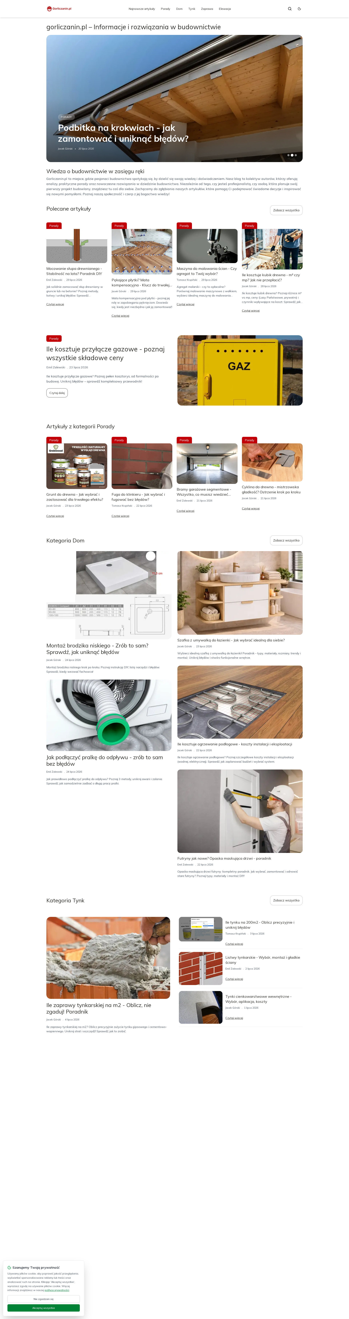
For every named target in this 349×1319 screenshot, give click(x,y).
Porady (165, 9)
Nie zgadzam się (44, 1299)
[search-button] (290, 9)
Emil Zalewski (66, 148)
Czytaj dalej (57, 393)
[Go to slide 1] (288, 155)
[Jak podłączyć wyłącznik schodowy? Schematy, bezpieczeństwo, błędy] (174, 98)
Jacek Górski (119, 291)
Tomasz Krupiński (187, 279)
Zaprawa (207, 9)
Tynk (191, 9)
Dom (179, 9)
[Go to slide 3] (295, 155)
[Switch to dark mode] (299, 8)
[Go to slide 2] (292, 155)
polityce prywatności (57, 1290)
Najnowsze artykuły (142, 9)
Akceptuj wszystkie (43, 1308)
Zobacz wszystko (286, 210)
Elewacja (225, 9)
